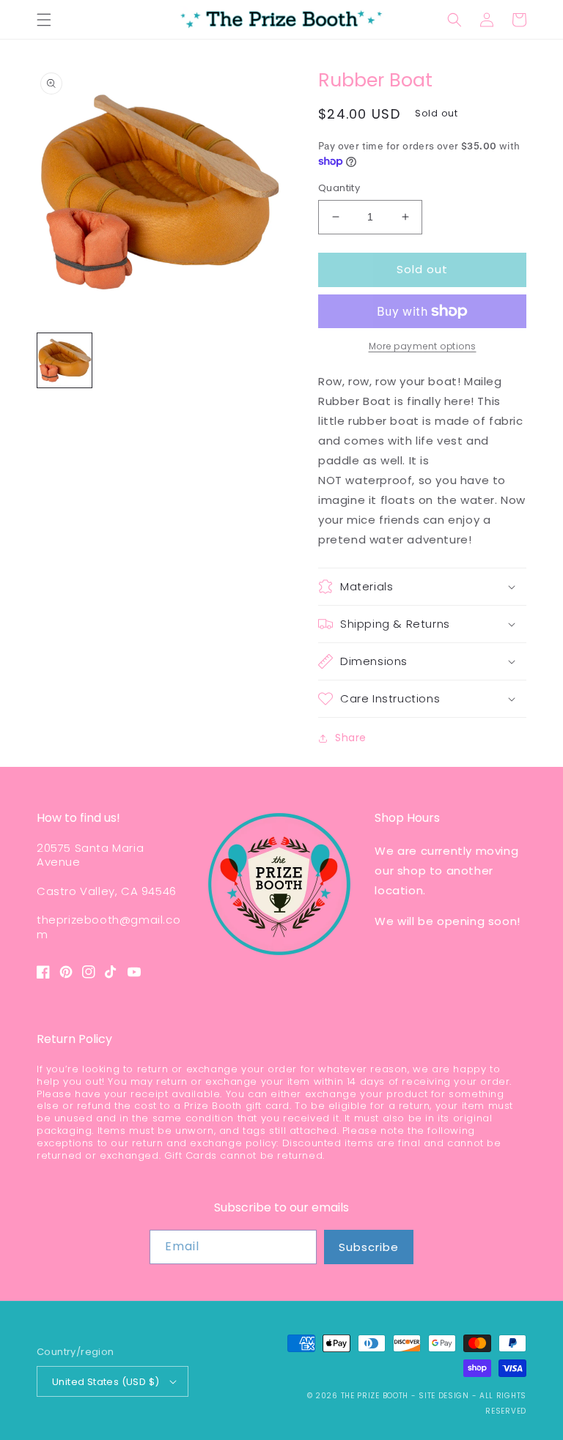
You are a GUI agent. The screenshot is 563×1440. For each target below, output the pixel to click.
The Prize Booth (375, 1395)
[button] (44, 20)
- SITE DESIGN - (445, 1395)
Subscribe (369, 1247)
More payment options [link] (422, 346)
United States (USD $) (105, 1382)
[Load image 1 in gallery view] (64, 360)
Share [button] (351, 737)
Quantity (339, 188)
